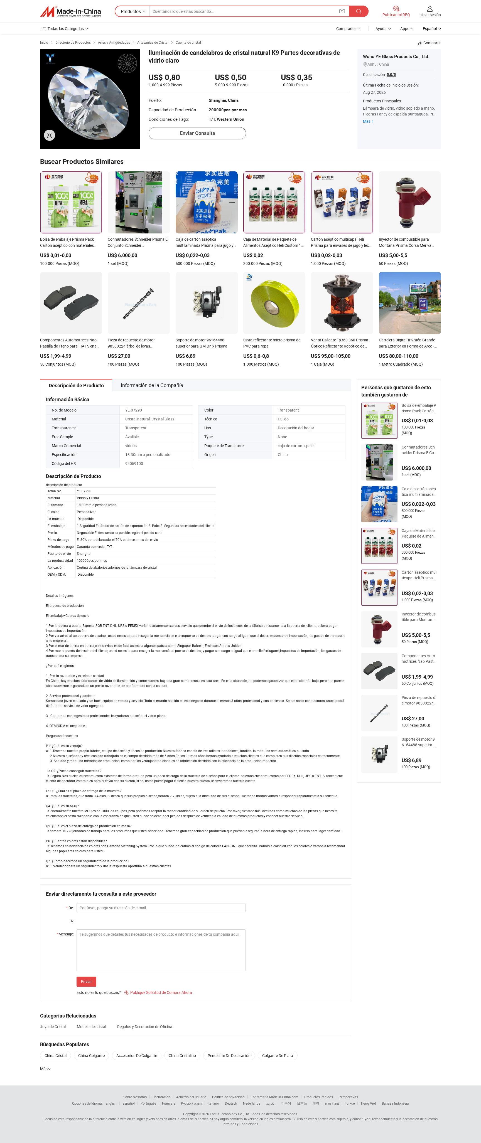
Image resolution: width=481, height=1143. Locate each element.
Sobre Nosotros (135, 1097)
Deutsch (231, 1103)
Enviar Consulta (197, 133)
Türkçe (350, 1103)
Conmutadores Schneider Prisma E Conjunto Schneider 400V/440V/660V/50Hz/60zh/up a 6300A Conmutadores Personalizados (419, 449)
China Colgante (91, 1055)
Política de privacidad (228, 1097)
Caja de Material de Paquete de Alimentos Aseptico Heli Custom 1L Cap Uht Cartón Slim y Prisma (419, 533)
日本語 (302, 1103)
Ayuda (381, 28)
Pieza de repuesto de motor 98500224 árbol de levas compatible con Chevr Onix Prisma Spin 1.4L (419, 700)
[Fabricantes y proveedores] (70, 11)
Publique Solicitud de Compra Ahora (158, 992)
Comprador (346, 28)
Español (128, 1103)
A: (72, 920)
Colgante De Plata (277, 1055)
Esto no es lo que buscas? (99, 992)
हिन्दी (316, 1103)
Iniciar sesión (429, 14)
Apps (404, 28)
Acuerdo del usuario (191, 1097)
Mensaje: (65, 934)
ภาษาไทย (332, 1103)
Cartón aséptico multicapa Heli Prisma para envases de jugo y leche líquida (419, 575)
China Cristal (56, 1055)
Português (148, 1103)
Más (366, 121)
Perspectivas (348, 1097)
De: (70, 907)
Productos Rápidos (318, 1097)
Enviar (86, 981)
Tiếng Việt (368, 1103)
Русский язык (191, 1103)
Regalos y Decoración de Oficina (144, 1026)
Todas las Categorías (66, 28)
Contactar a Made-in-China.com (274, 1097)
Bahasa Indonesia (395, 1103)
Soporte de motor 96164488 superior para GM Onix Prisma (419, 742)
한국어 (286, 1103)
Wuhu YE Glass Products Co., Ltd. (396, 56)
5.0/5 (391, 74)
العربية (270, 1103)
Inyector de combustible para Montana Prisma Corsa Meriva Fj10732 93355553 (419, 616)
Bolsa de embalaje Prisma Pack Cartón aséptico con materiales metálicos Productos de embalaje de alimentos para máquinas (419, 408)
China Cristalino (182, 1055)
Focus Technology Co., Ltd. (230, 1114)
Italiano (213, 1103)
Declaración (161, 1097)
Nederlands (251, 1103)
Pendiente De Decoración (229, 1055)
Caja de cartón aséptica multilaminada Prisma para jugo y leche (419, 491)
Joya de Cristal (53, 1026)
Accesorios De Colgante (136, 1055)
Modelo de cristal (91, 1026)
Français (168, 1103)
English (111, 1103)
